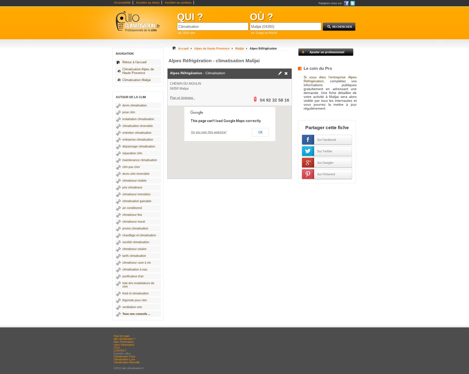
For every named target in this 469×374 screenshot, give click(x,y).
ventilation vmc (132, 307)
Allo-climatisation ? (124, 338)
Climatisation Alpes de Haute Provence (138, 71)
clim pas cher (131, 167)
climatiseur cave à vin (136, 262)
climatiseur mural (133, 221)
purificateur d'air (133, 276)
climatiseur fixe (132, 215)
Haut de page (121, 335)
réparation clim (132, 153)
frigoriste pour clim (134, 300)
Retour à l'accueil (134, 62)
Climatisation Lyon (124, 359)
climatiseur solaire (134, 249)
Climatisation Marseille (127, 362)
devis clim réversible (135, 174)
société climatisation (135, 242)
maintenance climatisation (139, 160)
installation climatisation (138, 119)
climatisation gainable (136, 201)
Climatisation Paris (124, 356)
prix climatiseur (132, 187)
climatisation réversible (137, 126)
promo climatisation (135, 228)
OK (260, 132)
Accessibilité (122, 2)
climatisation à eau (134, 269)
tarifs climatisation (134, 256)
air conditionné (132, 208)
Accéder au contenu (178, 2)
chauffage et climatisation (139, 235)
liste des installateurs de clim (138, 284)
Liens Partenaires (124, 344)
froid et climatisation (135, 293)
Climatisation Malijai (136, 80)
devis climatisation (134, 105)
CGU (117, 347)
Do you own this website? (209, 132)
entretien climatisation (136, 133)
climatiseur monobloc (136, 194)
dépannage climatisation (138, 146)
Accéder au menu (148, 2)
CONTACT (120, 350)
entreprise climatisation (137, 139)
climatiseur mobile (134, 180)
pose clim (128, 112)
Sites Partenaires (124, 341)
